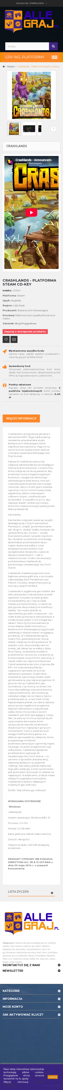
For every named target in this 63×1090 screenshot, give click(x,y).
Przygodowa (29, 323)
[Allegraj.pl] (31, 21)
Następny (53, 128)
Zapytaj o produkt (14, 339)
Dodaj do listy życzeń (6, 339)
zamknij (52, 1077)
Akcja (18, 323)
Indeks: (7, 290)
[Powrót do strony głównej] (4, 66)
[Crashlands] (14, 129)
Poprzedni (9, 128)
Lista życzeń (18, 891)
